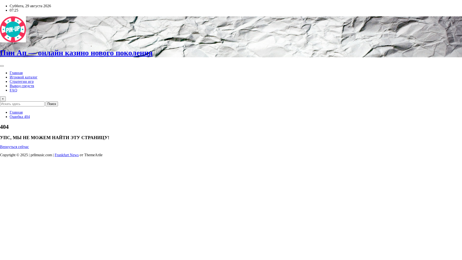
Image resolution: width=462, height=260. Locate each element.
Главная (16, 73)
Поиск (51, 104)
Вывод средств (22, 86)
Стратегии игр (22, 81)
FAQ (13, 90)
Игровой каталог (24, 77)
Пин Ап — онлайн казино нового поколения (76, 52)
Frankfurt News (67, 155)
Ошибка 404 (20, 117)
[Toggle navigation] (2, 66)
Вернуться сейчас (14, 147)
